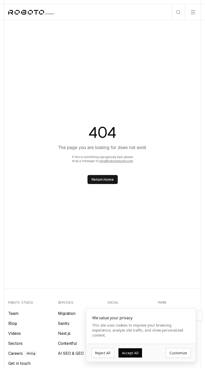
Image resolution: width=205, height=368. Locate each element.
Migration (67, 313)
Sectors (15, 343)
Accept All (130, 353)
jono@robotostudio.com (116, 161)
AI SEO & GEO (71, 353)
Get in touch (19, 363)
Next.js (64, 333)
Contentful (67, 343)
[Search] (178, 12)
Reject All (102, 353)
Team (13, 313)
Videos (14, 333)
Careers (21, 353)
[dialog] (141, 335)
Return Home (103, 179)
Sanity (64, 323)
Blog (12, 323)
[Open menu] (193, 12)
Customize (178, 353)
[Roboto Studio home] (31, 12)
